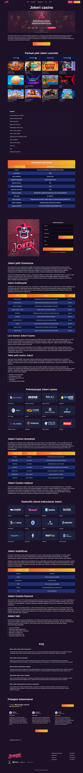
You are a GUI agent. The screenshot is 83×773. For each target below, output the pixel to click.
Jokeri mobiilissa (14, 139)
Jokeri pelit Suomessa (15, 124)
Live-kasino (32, 57)
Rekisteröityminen (14, 121)
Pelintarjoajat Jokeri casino (16, 127)
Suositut (15, 57)
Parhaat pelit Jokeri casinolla (17, 115)
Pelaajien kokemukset (15, 151)
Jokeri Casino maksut (15, 133)
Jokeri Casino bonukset (15, 130)
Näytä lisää (41, 730)
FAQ (11, 148)
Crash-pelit (49, 57)
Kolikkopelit (66, 57)
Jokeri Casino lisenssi (15, 142)
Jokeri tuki (12, 145)
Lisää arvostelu (67, 705)
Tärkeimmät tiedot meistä (16, 118)
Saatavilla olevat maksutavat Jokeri (18, 136)
